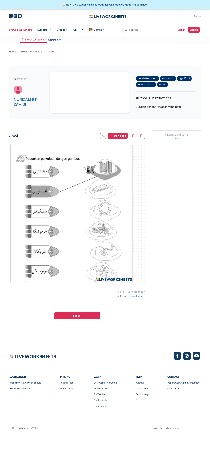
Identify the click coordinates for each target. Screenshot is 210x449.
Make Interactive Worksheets (25, 382)
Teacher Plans (67, 382)
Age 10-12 (184, 78)
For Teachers (100, 394)
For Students (100, 400)
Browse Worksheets (20, 29)
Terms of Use (156, 427)
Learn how (141, 4)
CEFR (76, 29)
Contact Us (173, 388)
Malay (162, 84)
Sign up (194, 29)
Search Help (142, 394)
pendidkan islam (147, 78)
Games (98, 29)
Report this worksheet (131, 296)
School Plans (66, 388)
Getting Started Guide (105, 382)
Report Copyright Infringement (183, 382)
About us (141, 382)
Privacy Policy (172, 427)
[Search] (126, 29)
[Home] (107, 16)
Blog (138, 400)
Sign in (181, 29)
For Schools (99, 405)
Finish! (77, 315)
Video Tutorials (101, 388)
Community (142, 388)
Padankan (168, 78)
